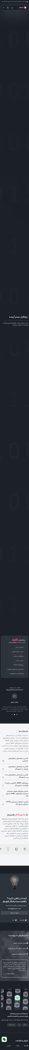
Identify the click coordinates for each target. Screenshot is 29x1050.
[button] (4, 1039)
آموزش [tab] (9, 1046)
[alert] (14, 1)
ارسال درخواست (8, 974)
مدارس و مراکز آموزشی (18, 652)
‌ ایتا (13, 920)
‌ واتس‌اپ (22, 920)
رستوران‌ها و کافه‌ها (19, 665)
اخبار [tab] (25, 1046)
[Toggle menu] (4, 8)
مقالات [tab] (17, 1046)
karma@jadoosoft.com (14, 909)
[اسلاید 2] (14, 714)
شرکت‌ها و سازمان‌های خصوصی (16, 669)
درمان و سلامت (20, 660)
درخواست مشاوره (14, 913)
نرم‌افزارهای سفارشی (19, 656)
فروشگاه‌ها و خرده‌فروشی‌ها (17, 674)
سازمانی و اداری (20, 647)
